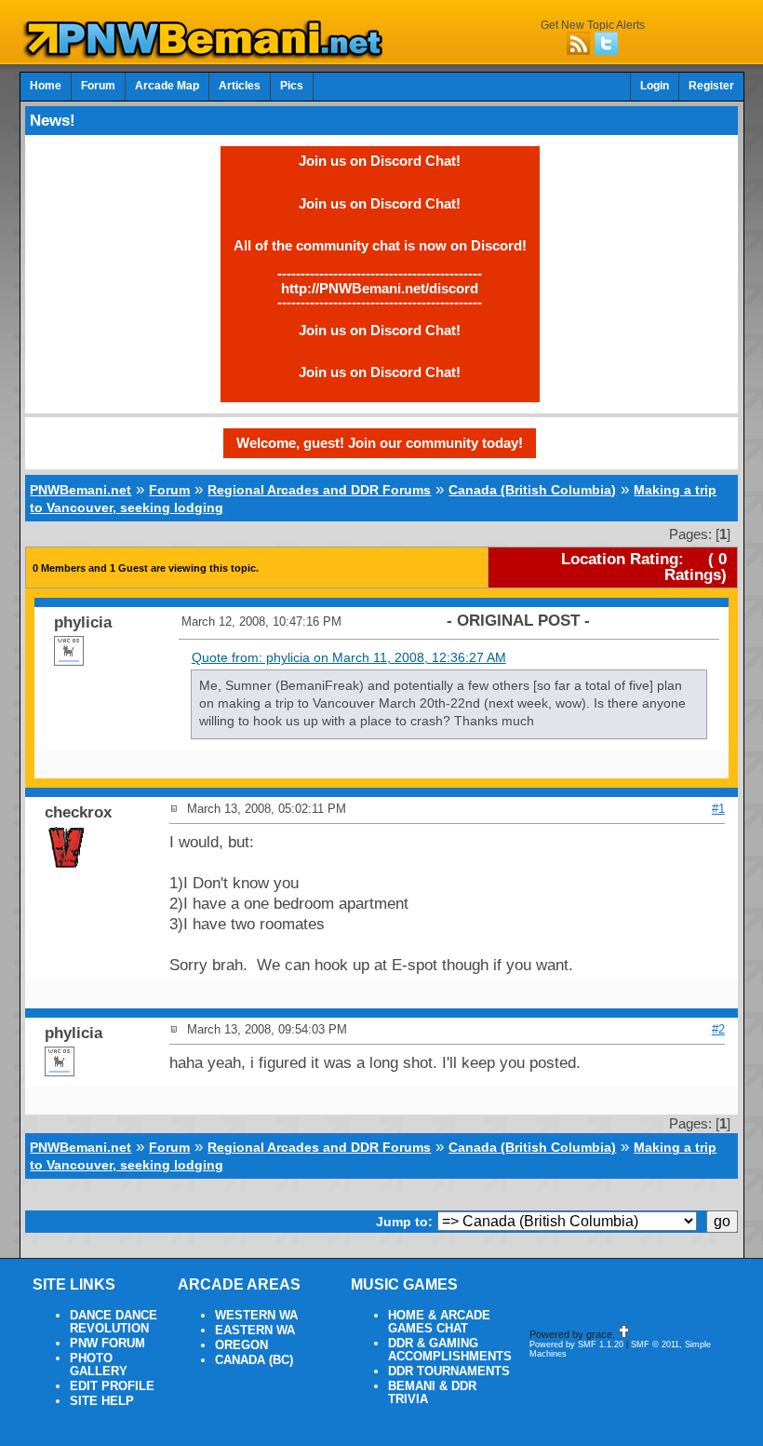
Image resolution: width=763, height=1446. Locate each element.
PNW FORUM (107, 1343)
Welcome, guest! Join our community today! (379, 443)
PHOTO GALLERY (98, 1365)
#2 (718, 1029)
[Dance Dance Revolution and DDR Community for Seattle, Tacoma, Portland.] (208, 54)
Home (45, 85)
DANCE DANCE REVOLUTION (113, 1322)
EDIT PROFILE (112, 1386)
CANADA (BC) (254, 1360)
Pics (291, 85)
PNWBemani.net (80, 489)
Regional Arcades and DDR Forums (319, 489)
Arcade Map (167, 85)
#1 (718, 809)
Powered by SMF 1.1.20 (576, 1344)
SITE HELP (102, 1401)
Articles (240, 85)
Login (654, 85)
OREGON (241, 1345)
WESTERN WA (256, 1315)
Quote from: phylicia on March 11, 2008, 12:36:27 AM (349, 658)
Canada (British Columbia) (532, 489)
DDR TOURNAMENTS (449, 1371)
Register (711, 85)
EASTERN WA (255, 1330)
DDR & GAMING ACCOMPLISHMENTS (450, 1350)
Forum (98, 85)
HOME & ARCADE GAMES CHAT (439, 1322)
